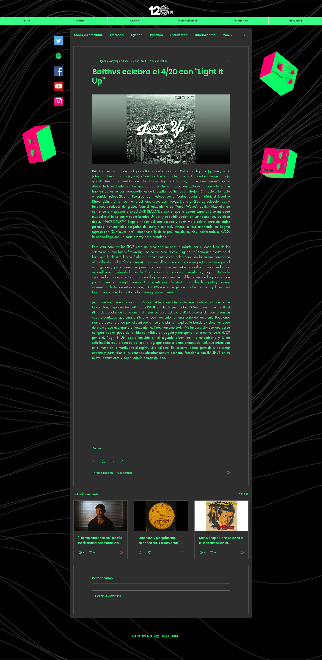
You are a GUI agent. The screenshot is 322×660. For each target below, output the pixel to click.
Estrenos (116, 35)
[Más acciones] (227, 60)
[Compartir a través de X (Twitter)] (103, 461)
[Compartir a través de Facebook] (94, 461)
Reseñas (156, 35)
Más (226, 35)
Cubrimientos (205, 35)
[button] (244, 35)
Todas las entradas (88, 35)
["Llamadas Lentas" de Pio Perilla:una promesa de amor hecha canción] (100, 516)
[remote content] (161, 401)
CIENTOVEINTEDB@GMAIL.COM (155, 636)
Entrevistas (178, 35)
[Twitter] (58, 40)
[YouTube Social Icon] (58, 86)
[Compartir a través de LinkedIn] (112, 461)
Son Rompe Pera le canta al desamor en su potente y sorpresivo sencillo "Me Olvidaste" (221, 540)
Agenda (137, 35)
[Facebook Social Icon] (58, 71)
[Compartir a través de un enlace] (121, 461)
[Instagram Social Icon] (58, 101)
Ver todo (244, 493)
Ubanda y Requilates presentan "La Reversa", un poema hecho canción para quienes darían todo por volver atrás (161, 540)
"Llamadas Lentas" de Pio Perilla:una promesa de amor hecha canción (100, 540)
